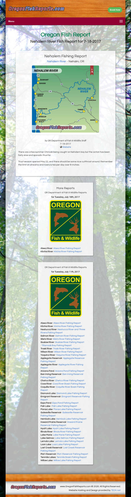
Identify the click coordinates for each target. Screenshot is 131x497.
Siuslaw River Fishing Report (69, 342)
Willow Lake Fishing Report (67, 460)
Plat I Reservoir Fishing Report (72, 454)
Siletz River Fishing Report (66, 339)
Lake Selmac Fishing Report (69, 438)
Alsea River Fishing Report (67, 248)
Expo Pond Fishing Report (65, 403)
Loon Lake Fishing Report (65, 444)
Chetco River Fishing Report (69, 380)
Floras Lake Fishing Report (67, 409)
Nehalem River (56, 61)
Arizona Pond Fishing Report (69, 371)
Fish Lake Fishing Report (64, 406)
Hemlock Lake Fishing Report (71, 419)
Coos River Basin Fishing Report (69, 384)
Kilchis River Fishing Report (68, 251)
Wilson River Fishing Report (68, 352)
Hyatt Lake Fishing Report (66, 428)
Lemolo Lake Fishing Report (69, 441)
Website (66, 147)
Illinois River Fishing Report (67, 432)
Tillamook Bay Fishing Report (57, 345)
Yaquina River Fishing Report (71, 355)
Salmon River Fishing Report (70, 336)
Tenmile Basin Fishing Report (72, 457)
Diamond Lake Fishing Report (72, 393)
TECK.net (116, 490)
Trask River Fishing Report (66, 349)
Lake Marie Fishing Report (66, 435)
